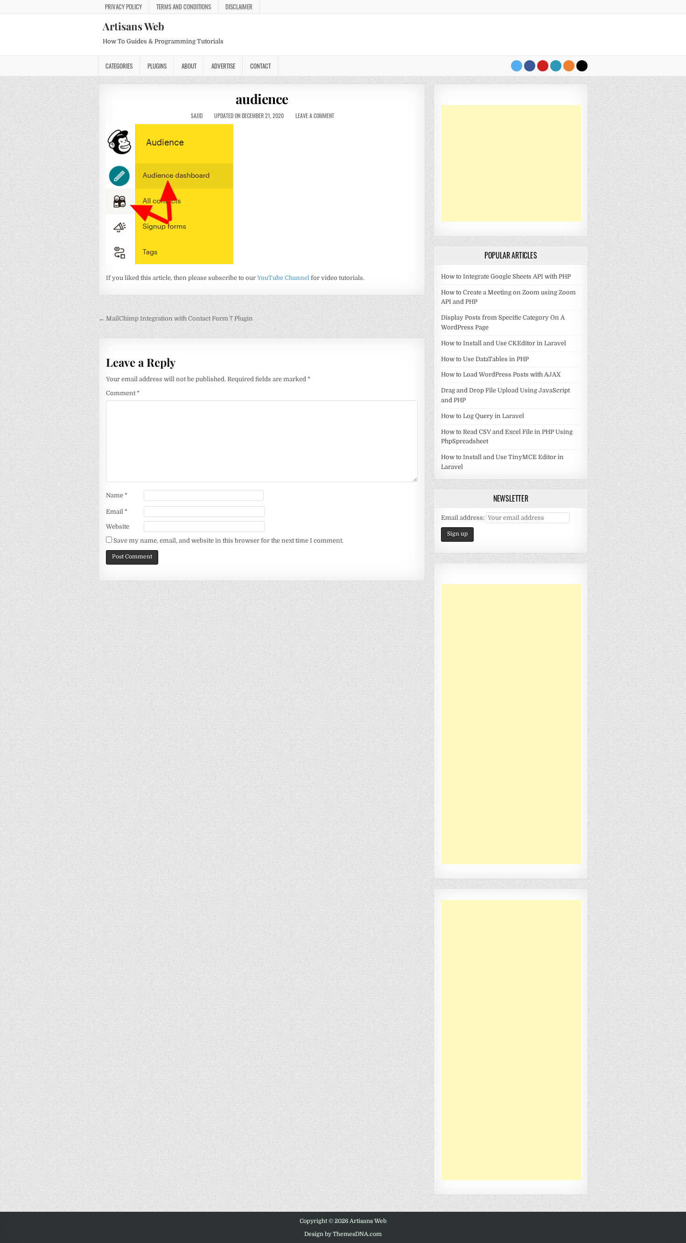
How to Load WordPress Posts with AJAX (501, 374)
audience (262, 98)
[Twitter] (516, 65)
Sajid (197, 115)
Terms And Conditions (183, 6)
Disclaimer (238, 6)
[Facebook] (529, 65)
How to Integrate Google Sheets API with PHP (506, 276)
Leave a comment (314, 115)
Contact (260, 65)
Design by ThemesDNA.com (343, 1234)
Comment (123, 393)
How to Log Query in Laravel (482, 415)
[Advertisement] (511, 163)
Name (116, 495)
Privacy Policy (123, 6)
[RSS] (568, 65)
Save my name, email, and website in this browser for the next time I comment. (228, 540)
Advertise (223, 65)
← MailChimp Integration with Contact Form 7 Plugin (175, 318)
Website (117, 526)
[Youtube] (542, 65)
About (189, 65)
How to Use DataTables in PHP (485, 359)
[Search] (582, 65)
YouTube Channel (283, 277)
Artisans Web (133, 26)
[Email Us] (555, 65)
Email (116, 511)
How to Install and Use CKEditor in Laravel (503, 343)
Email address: (463, 517)
